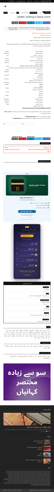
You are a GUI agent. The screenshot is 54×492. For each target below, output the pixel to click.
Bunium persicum (31, 116)
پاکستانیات (7, 346)
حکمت (17, 332)
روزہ (49, 334)
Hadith (41, 485)
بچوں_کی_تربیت (45, 319)
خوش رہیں (10, 475)
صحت (8, 334)
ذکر (10, 332)
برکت (6, 330)
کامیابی (6, 336)
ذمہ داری (13, 332)
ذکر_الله (31, 356)
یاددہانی (39, 338)
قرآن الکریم (12, 13)
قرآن (46, 336)
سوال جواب (35, 334)
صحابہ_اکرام (12, 334)
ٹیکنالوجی (13, 336)
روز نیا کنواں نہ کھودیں (45, 35)
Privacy (9, 490)
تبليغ (28, 473)
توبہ (27, 332)
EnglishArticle (47, 485)
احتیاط (45, 330)
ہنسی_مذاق (17, 483)
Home (20, 490)
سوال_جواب (48, 479)
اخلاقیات (36, 330)
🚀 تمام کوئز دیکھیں (27, 236)
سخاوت (42, 334)
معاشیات (30, 336)
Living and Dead (32, 13)
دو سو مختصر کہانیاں (21, 1)
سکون (27, 334)
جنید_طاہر (30, 475)
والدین (17, 336)
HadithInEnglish (40, 13)
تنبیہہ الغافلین (31, 332)
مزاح (25, 13)
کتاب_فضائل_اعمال (47, 358)
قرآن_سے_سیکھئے (22, 356)
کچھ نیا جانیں (45, 6)
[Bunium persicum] (13, 134)
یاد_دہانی (12, 483)
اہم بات (13, 330)
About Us (15, 490)
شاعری (20, 334)
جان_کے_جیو (35, 346)
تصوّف (15, 473)
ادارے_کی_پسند (45, 287)
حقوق (21, 332)
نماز (23, 336)
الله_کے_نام (21, 330)
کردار (49, 338)
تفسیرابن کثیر (37, 332)
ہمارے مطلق (29, 1)
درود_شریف (48, 477)
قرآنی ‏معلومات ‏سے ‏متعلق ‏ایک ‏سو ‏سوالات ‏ (38, 427)
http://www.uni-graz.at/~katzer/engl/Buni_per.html (36, 108)
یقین (35, 338)
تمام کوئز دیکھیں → (27, 275)
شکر (16, 334)
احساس (41, 330)
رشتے (7, 332)
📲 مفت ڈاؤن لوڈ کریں (27, 211)
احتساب (48, 330)
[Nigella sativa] (28, 134)
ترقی (45, 332)
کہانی (47, 293)
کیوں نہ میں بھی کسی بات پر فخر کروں (41, 33)
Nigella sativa (17, 118)
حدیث (24, 332)
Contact (4, 490)
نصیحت (27, 336)
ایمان (10, 330)
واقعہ (21, 336)
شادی (23, 334)
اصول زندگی (26, 330)
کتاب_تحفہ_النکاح (13, 356)
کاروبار (9, 336)
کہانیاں (42, 338)
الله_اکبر (48, 356)
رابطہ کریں (36, 1)
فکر (49, 336)
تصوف (42, 332)
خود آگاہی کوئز (11, 1)
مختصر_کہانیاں (47, 483)
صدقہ (5, 334)
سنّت (39, 334)
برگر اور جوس (19, 13)
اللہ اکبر (17, 330)
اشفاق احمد (26, 471)
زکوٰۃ (46, 334)
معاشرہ (35, 336)
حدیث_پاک (39, 356)
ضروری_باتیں (17, 479)
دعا (36, 356)
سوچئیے (30, 334)
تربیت (49, 332)
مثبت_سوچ (42, 336)
